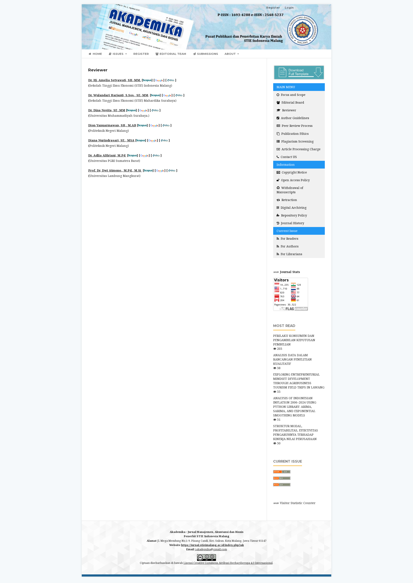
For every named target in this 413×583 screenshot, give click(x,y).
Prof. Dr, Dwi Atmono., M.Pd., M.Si (115, 170)
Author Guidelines (294, 118)
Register (141, 53)
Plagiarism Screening (297, 141)
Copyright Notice (294, 172)
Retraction (289, 200)
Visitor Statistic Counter (298, 503)
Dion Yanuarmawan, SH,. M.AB (112, 125)
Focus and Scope (292, 95)
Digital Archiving (293, 208)
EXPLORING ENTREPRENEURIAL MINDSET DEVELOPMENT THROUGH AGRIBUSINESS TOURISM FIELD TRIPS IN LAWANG (298, 380)
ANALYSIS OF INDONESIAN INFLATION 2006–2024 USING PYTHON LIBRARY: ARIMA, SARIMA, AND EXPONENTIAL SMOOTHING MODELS (294, 406)
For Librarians (291, 254)
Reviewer (288, 110)
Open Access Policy (295, 180)
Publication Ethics (294, 134)
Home (97, 53)
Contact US (288, 157)
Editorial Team (172, 53)
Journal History (292, 223)
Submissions (207, 53)
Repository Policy (293, 215)
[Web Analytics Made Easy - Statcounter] (276, 503)
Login (289, 7)
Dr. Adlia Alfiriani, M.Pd (107, 155)
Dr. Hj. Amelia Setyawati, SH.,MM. (114, 80)
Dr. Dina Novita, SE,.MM (106, 110)
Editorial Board (292, 102)
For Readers (289, 238)
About (231, 53)
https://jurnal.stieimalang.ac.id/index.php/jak (212, 545)
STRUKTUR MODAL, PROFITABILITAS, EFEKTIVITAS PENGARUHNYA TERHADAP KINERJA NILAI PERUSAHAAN (295, 432)
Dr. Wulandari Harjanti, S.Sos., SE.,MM (118, 95)
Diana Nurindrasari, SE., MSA (111, 140)
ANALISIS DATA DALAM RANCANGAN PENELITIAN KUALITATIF (292, 359)
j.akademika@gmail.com (211, 549)
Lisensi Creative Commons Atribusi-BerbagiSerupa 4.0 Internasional (228, 563)
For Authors (289, 246)
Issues (118, 53)
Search (316, 54)
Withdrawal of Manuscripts (290, 190)
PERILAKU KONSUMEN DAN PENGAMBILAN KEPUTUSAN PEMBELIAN (294, 340)
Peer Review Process (297, 126)
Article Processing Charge (301, 149)
